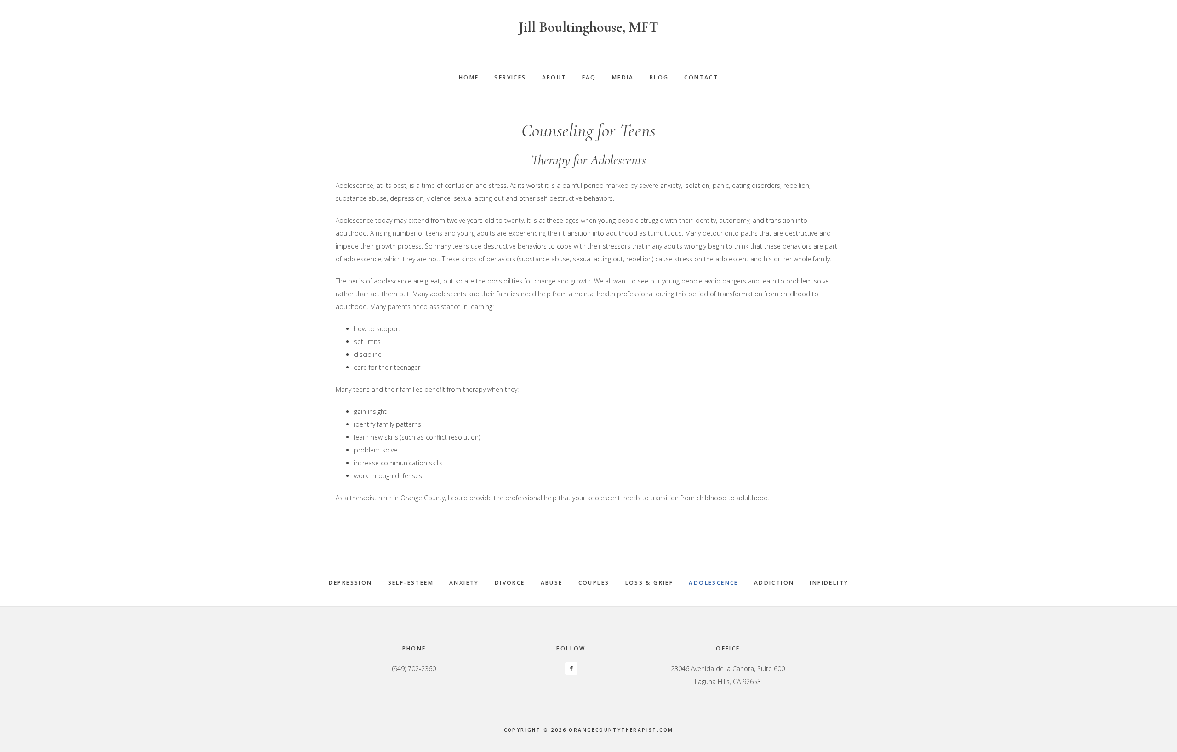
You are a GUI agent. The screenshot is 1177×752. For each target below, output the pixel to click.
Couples (594, 583)
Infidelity (829, 583)
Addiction (774, 583)
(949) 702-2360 (414, 668)
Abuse (552, 583)
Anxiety (464, 583)
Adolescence (713, 583)
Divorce (510, 583)
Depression (350, 583)
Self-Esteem (411, 583)
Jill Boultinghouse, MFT (588, 27)
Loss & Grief (649, 583)
